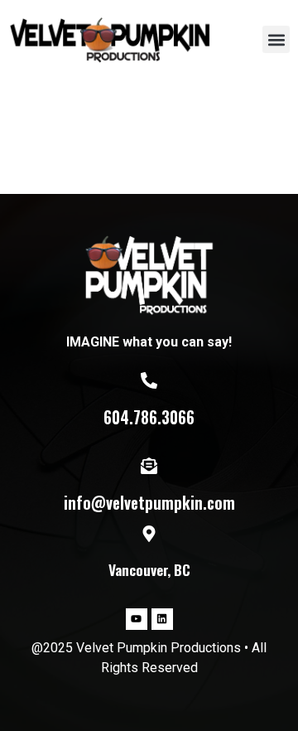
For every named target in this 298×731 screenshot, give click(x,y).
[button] (276, 39)
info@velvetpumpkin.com (149, 503)
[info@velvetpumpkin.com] (149, 465)
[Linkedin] (162, 619)
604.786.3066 (149, 417)
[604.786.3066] (149, 380)
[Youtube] (136, 619)
